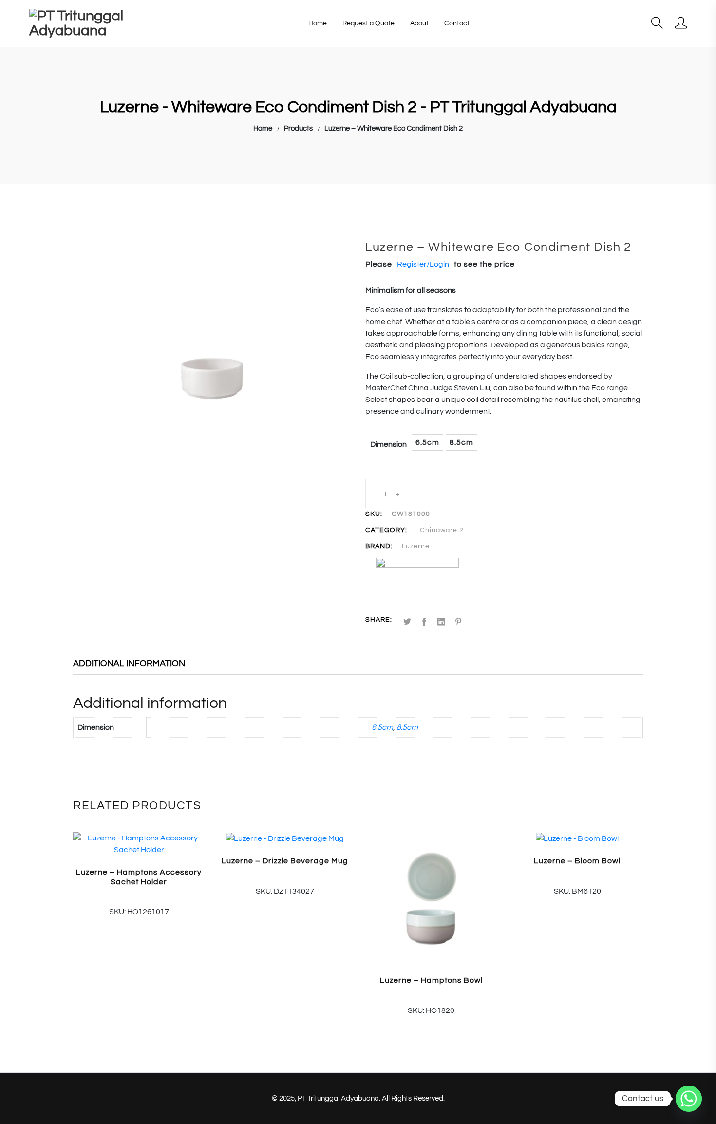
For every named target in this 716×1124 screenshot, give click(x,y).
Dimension (388, 444)
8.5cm (407, 727)
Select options (431, 1008)
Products (298, 128)
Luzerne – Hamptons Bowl (431, 980)
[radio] (427, 442)
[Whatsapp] (689, 1099)
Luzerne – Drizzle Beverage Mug (285, 861)
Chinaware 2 (442, 530)
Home (262, 128)
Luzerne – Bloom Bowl (577, 861)
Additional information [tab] (129, 663)
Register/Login (423, 264)
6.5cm (382, 727)
